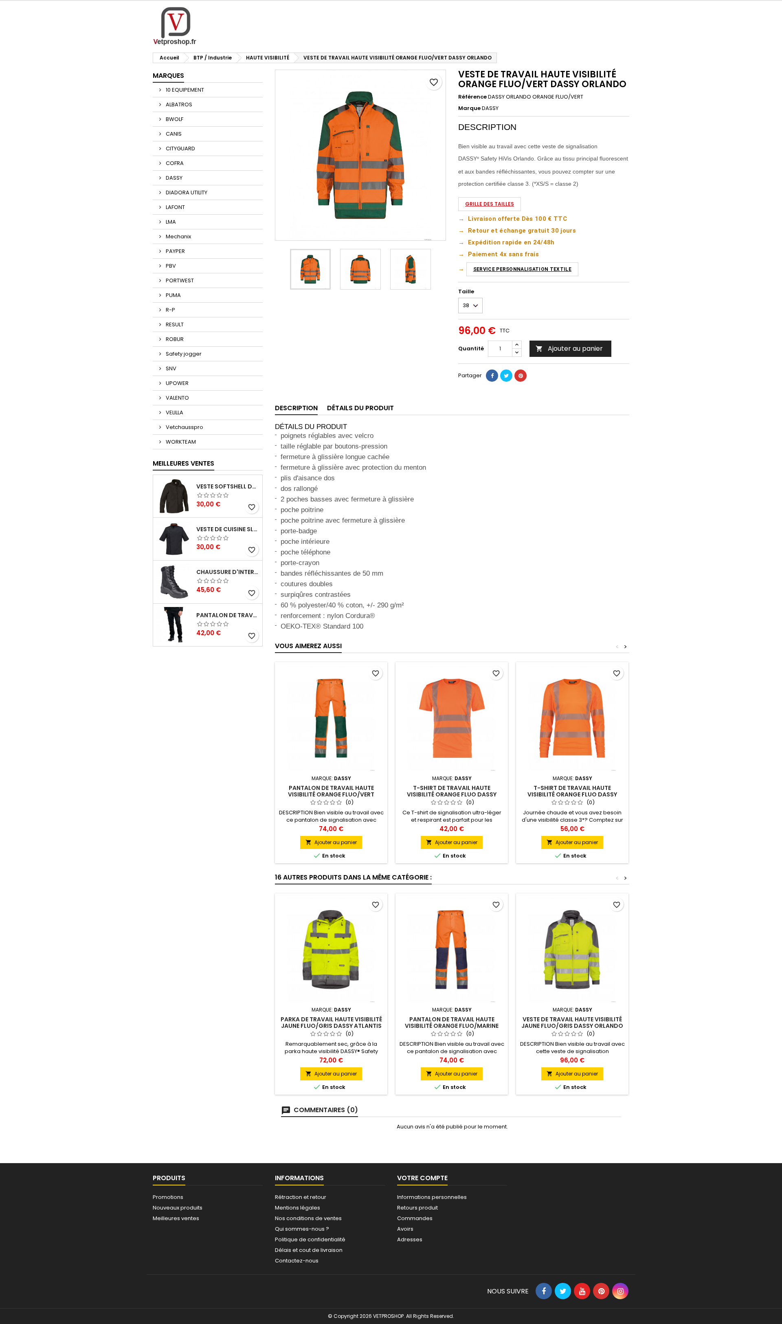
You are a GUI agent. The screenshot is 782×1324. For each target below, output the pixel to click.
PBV (170, 266)
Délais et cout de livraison (309, 1250)
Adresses (409, 1239)
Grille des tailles (489, 203)
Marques (168, 75)
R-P (170, 310)
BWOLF (174, 119)
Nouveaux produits (177, 1208)
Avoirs (405, 1229)
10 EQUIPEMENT (184, 90)
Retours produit (417, 1208)
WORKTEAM (180, 442)
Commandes (415, 1218)
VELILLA (174, 412)
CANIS (173, 134)
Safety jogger (183, 354)
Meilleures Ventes (183, 463)
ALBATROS (178, 104)
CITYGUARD (180, 148)
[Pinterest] (520, 375)
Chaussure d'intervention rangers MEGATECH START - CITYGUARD (227, 572)
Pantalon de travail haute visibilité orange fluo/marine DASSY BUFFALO (452, 1025)
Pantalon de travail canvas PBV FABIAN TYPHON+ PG (227, 615)
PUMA (173, 295)
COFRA (174, 163)
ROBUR (174, 339)
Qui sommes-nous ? (302, 1229)
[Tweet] (506, 375)
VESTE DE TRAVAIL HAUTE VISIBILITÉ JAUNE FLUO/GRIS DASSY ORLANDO (572, 1022)
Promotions (168, 1197)
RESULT (174, 324)
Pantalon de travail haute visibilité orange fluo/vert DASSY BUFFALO (331, 794)
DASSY (173, 178)
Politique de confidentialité (310, 1239)
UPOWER (177, 383)
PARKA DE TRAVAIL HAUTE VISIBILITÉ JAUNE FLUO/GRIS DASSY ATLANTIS (331, 1022)
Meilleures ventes (176, 1218)
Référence (472, 97)
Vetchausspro (184, 427)
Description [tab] (296, 408)
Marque (469, 108)
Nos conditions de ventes (308, 1218)
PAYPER (175, 251)
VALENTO (177, 398)
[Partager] (492, 375)
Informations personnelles (432, 1197)
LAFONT (175, 207)
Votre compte (422, 1178)
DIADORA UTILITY (186, 192)
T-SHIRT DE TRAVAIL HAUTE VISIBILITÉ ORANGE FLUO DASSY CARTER (451, 794)
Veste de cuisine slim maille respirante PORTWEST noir (227, 529)
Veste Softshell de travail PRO (227, 486)
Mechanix (178, 236)
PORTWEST (179, 280)
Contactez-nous (297, 1261)
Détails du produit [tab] (360, 408)
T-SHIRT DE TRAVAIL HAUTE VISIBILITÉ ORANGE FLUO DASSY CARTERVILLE (572, 794)
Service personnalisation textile (522, 269)
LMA (170, 222)
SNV (170, 368)
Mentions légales (297, 1208)
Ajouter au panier (569, 348)
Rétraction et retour (300, 1197)
